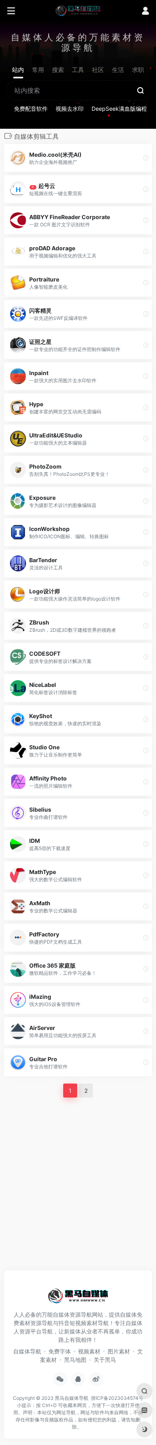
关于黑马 (105, 1359)
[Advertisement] (78, 1183)
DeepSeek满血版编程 (119, 108)
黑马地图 (75, 1359)
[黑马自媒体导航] (78, 10)
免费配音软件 (31, 108)
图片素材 (119, 1351)
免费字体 (59, 1351)
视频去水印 (70, 108)
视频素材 (89, 1351)
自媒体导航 (27, 1351)
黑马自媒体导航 (71, 1398)
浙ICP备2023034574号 (117, 1398)
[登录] (145, 12)
